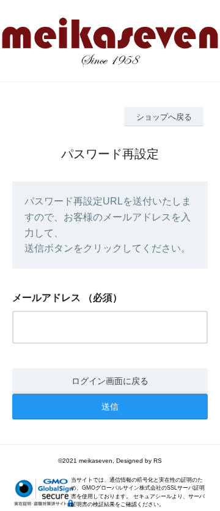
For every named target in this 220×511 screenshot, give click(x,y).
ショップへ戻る (164, 116)
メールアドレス (46, 297)
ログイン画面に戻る (110, 381)
